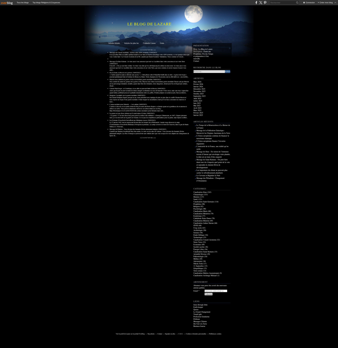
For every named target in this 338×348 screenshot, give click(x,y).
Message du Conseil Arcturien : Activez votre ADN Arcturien (129, 52)
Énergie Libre (198, 249)
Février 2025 (198, 112)
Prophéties (197, 204)
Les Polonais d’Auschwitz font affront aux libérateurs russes (128, 120)
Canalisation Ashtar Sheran (203, 223)
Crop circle (197, 228)
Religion (196, 206)
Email (195, 291)
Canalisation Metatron (201, 213)
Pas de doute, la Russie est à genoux (121, 72)
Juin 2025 (197, 103)
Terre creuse (198, 270)
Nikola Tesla (198, 263)
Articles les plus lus (131, 43)
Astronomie (197, 261)
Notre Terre (197, 242)
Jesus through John (200, 304)
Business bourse (199, 326)
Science (196, 232)
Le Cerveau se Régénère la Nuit (208, 175)
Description (198, 51)
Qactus (195, 309)
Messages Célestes (200, 321)
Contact (196, 61)
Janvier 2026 (198, 86)
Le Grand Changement (201, 312)
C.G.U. (181, 334)
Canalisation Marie (200, 211)
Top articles (151, 334)
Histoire (196, 197)
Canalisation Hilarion (201, 220)
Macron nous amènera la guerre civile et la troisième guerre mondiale (131, 79)
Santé (195, 199)
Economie (197, 244)
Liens (162, 43)
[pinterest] (265, 2)
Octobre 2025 (198, 93)
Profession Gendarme (201, 316)
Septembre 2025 (199, 96)
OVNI (195, 225)
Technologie (198, 237)
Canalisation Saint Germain (203, 201)
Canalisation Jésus (200, 192)
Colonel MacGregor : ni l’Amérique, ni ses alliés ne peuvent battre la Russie (133, 88)
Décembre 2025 (199, 89)
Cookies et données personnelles (196, 334)
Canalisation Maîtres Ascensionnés (206, 273)
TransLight (197, 314)
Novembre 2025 (199, 91)
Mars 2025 (197, 110)
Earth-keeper (198, 307)
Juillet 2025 (197, 101)
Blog (195, 49)
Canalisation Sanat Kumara (203, 251)
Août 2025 (197, 98)
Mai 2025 (197, 105)
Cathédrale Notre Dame (202, 218)
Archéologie (198, 230)
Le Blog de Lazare (149, 23)
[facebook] (256, 2)
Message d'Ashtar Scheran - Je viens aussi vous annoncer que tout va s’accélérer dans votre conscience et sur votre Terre (147, 61)
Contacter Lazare (149, 43)
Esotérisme (197, 216)
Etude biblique (198, 235)
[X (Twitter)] (260, 2)
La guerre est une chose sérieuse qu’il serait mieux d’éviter (128, 113)
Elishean (196, 319)
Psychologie (197, 208)
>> (155, 50)
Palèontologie (198, 256)
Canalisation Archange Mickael (205, 275)
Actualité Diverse (199, 254)
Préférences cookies (215, 334)
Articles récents (114, 43)
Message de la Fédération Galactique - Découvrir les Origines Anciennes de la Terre (213, 131)
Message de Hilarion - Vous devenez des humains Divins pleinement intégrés (134, 129)
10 (151, 50)
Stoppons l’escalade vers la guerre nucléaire (123, 95)
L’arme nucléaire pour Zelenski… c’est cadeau (124, 104)
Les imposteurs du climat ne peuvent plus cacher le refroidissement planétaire (211, 171)
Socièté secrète (198, 247)
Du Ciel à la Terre (200, 323)
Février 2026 (198, 84)
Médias (196, 258)
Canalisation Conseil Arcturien (204, 239)
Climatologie (198, 194)
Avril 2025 (197, 108)
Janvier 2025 (198, 115)
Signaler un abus (170, 334)
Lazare (128, 334)
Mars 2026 (197, 81)
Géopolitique (198, 268)
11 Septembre (198, 266)
